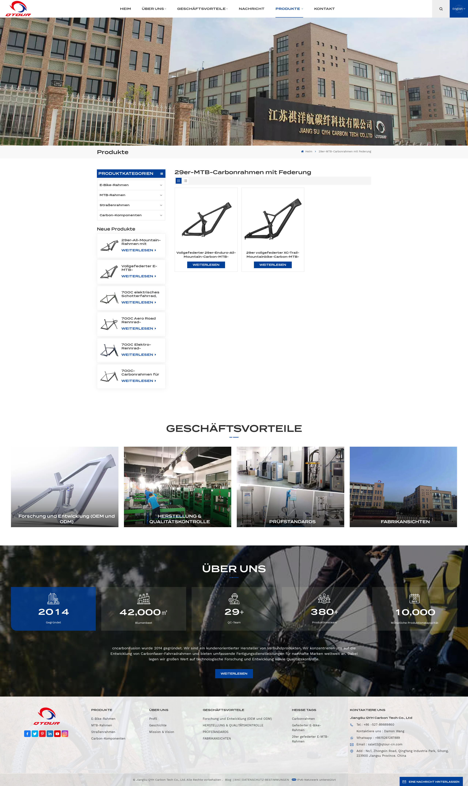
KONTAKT (324, 9)
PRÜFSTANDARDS (292, 521)
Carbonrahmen (303, 719)
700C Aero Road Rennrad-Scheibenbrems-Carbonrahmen (138, 320)
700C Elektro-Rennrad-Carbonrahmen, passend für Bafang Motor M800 (137, 346)
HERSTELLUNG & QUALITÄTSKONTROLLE (179, 519)
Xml (237, 779)
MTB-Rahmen (112, 195)
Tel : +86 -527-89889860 (375, 724)
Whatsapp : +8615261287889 (378, 738)
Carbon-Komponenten (121, 215)
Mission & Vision (161, 732)
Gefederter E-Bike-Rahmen (306, 727)
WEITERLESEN (137, 250)
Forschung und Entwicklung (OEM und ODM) (66, 519)
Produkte (288, 9)
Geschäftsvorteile (201, 9)
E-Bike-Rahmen (114, 185)
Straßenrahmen (115, 205)
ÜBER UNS (153, 9)
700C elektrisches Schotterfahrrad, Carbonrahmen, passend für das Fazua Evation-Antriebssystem (140, 294)
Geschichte (158, 725)
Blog (228, 779)
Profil (153, 719)
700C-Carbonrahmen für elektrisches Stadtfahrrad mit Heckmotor (140, 372)
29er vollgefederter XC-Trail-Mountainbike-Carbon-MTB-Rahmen (272, 255)
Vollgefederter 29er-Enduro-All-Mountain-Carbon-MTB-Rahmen (206, 255)
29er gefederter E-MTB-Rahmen (310, 739)
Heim (125, 9)
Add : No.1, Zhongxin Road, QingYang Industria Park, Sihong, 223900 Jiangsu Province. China (402, 753)
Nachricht (252, 9)
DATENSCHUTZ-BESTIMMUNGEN (265, 779)
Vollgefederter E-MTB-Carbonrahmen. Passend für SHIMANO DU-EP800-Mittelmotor (139, 268)
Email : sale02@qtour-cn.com (379, 744)
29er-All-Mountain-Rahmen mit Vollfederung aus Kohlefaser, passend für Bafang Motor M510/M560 (141, 242)
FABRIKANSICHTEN (405, 521)
